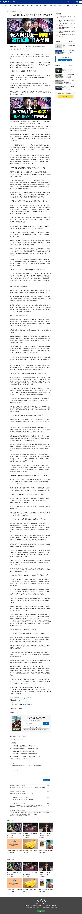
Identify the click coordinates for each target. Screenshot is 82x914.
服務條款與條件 (40, 729)
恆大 (20, 736)
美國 (15, 5)
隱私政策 (45, 729)
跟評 (48, 785)
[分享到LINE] (14, 50)
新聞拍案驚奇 (15, 11)
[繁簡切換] (29, 50)
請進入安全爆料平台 (65, 60)
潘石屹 (24, 736)
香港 (32, 5)
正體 (11, 1)
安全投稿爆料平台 (33, 758)
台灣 (28, 5)
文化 (64, 5)
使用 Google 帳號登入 (37, 727)
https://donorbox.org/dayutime (23, 702)
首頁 (2, 5)
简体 (14, 1)
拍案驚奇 (15, 736)
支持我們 (65, 96)
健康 (37, 5)
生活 (68, 5)
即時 (6, 5)
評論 (23, 5)
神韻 (73, 5)
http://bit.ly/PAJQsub (27, 704)
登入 (80, 1)
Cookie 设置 (41, 911)
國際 (19, 5)
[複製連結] (20, 49)
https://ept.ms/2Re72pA (26, 698)
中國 (10, 5)
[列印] (23, 50)
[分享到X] (17, 50)
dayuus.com (21, 700)
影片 (41, 5)
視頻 (11, 11)
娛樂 (60, 5)
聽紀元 (45, 5)
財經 (51, 5)
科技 (55, 5)
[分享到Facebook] (11, 50)
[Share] (8, 837)
